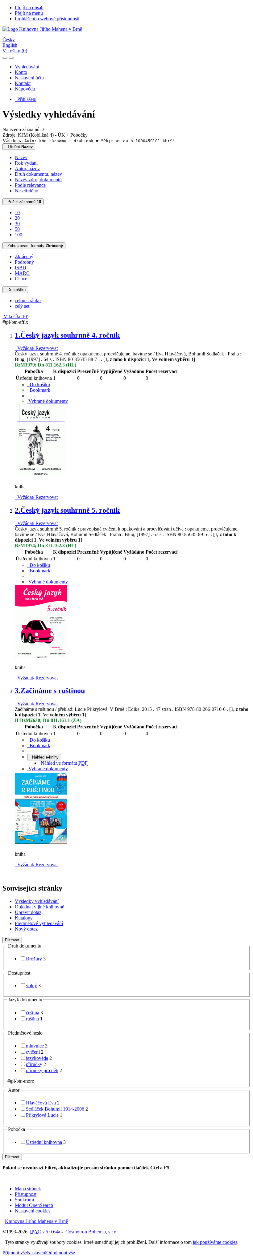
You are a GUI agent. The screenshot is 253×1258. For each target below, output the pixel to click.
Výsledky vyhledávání (37, 901)
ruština (32, 1018)
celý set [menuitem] (22, 306)
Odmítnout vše (60, 1252)
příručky (34, 1064)
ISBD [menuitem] (20, 267)
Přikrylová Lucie (42, 1115)
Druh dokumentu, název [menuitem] (38, 174)
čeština (32, 1012)
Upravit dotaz (28, 912)
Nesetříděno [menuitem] (26, 190)
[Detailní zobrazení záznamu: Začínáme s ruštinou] (41, 843)
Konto (21, 72)
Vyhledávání (27, 66)
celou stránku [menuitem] (28, 300)
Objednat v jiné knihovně (39, 906)
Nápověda (25, 88)
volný (31, 985)
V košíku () (14, 50)
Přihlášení (25, 99)
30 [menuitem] (17, 223)
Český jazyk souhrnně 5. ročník (67, 510)
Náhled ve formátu (63, 763)
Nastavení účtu (29, 77)
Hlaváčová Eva (41, 1102)
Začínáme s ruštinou (50, 691)
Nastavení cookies (32, 1210)
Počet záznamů (23, 201)
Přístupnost (25, 1194)
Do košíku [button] (38, 384)
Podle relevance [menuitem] (30, 185)
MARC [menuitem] (22, 273)
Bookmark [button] (38, 390)
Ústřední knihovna (44, 1142)
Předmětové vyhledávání (39, 923)
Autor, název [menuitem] (27, 168)
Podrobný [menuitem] (24, 262)
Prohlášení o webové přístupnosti (47, 18)
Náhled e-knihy (44, 757)
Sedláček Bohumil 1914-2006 (55, 1109)
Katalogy (24, 917)
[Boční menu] (4, 58)
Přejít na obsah (29, 7)
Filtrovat (12, 940)
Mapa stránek (28, 1188)
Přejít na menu (29, 13)
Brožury (34, 958)
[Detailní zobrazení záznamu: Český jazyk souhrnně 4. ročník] (41, 476)
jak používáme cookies (215, 1242)
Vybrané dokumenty (47, 401)
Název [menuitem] (21, 157)
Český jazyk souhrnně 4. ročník (67, 335)
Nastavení (36, 1252)
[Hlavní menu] (11, 58)
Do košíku (15, 289)
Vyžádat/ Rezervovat (36, 348)
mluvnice (35, 1045)
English (9, 45)
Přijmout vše (14, 1252)
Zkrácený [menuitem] (24, 256)
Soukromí (24, 1199)
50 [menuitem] (17, 229)
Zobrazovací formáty (34, 245)
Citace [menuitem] (21, 278)
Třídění (19, 146)
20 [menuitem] (17, 218)
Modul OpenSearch (34, 1205)
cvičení (33, 1052)
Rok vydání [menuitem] (26, 163)
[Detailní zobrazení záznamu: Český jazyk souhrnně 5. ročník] (41, 656)
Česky (8, 39)
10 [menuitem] (17, 212)
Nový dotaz (26, 928)
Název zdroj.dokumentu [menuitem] (38, 179)
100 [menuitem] (18, 234)
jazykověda (37, 1058)
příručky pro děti (42, 1070)
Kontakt (23, 83)
